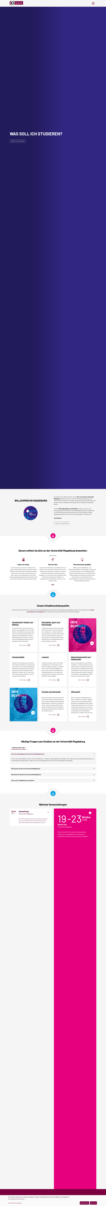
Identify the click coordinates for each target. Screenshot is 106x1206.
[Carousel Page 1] (52, 584)
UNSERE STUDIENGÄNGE (62, 523)
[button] (93, 3)
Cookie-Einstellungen (15, 1203)
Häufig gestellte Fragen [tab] (18, 747)
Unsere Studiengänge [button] (17, 141)
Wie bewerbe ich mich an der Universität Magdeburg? (25, 768)
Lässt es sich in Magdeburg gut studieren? (22, 780)
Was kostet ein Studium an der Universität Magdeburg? (26, 774)
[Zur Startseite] (17, 3)
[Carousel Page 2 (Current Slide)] (53, 584)
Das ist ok (93, 1203)
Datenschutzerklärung (17, 1199)
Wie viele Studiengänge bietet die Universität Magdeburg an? (27, 754)
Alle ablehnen (84, 1203)
